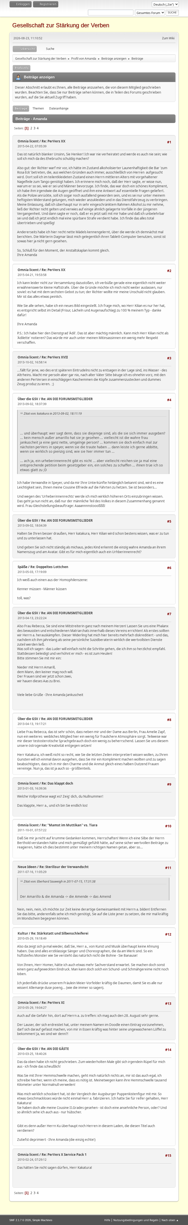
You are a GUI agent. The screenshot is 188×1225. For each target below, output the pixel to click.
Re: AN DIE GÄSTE (55, 1049)
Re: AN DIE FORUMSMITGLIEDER (67, 399)
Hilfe (107, 1220)
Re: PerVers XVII (55, 357)
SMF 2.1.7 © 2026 (20, 1220)
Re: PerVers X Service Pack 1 (64, 1154)
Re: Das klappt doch (57, 783)
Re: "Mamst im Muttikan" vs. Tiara (69, 825)
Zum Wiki (168, 38)
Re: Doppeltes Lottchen (49, 567)
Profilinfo (21, 68)
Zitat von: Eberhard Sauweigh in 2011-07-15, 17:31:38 (59, 881)
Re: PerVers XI (53, 1002)
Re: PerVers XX (53, 141)
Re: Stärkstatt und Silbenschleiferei (59, 933)
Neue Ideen (27, 867)
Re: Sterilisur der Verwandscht (64, 867)
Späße (22, 567)
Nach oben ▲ (170, 1220)
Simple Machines (42, 1220)
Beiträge (21, 108)
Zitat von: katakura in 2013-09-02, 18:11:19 (53, 413)
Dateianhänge (59, 108)
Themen (38, 108)
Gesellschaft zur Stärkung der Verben (60, 25)
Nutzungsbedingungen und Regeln (135, 1220)
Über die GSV (28, 399)
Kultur (23, 933)
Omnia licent (28, 141)
